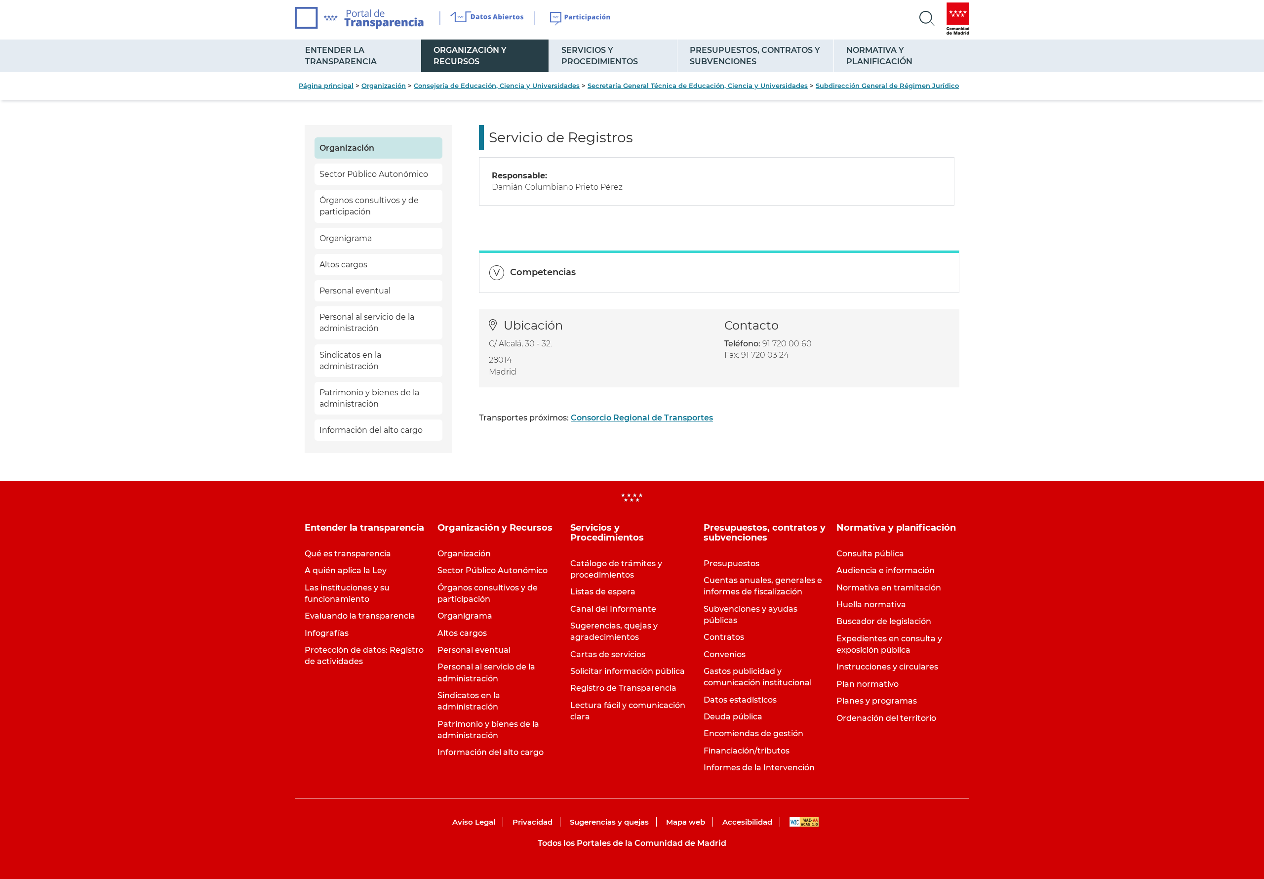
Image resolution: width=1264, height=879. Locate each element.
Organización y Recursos (470, 55)
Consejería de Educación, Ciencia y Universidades (497, 85)
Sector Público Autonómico (373, 174)
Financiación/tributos (747, 750)
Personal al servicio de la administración (366, 322)
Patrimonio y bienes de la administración (369, 398)
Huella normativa (871, 604)
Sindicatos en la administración (350, 360)
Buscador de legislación (883, 621)
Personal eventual (355, 290)
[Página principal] (359, 18)
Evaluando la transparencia (360, 616)
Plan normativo (867, 684)
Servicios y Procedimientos (599, 55)
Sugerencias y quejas (609, 822)
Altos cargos (343, 264)
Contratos (724, 637)
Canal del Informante (613, 609)
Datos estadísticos (740, 700)
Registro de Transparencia (623, 688)
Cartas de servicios (607, 654)
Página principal (326, 85)
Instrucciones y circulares (887, 666)
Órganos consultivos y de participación (369, 206)
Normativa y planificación (879, 55)
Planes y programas (876, 701)
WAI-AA (804, 822)
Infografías (327, 633)
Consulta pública (870, 553)
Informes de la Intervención (759, 767)
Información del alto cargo (371, 430)
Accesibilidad (747, 822)
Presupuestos (731, 563)
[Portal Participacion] (580, 19)
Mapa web (685, 822)
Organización (383, 85)
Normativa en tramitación (888, 587)
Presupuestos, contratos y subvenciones (755, 55)
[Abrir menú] (927, 19)
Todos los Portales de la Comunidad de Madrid (632, 843)
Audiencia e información (885, 570)
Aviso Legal (473, 822)
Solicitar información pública (627, 671)
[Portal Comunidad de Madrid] (958, 18)
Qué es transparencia (348, 553)
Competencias (543, 272)
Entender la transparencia (341, 55)
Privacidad (533, 822)
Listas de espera (602, 591)
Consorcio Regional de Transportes (642, 417)
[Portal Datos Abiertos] (487, 18)
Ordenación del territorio (886, 718)
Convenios (725, 654)
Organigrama (345, 238)
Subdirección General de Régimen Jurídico (887, 85)
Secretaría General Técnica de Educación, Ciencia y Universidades (698, 85)
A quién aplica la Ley (346, 570)
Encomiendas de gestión (753, 733)
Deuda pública (733, 716)
